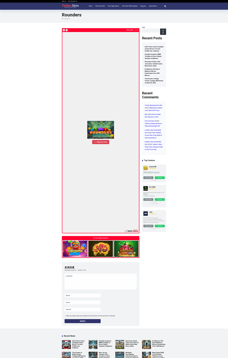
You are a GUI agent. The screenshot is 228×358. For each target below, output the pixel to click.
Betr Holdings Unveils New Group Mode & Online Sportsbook (153, 135)
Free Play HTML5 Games (130, 6)
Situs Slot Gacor (150, 121)
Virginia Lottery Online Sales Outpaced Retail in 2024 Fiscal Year (154, 146)
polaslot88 (152, 167)
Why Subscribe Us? (72, 1)
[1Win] (145, 215)
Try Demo (75, 249)
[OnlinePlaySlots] (70, 5)
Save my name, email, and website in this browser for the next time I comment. (90, 316)
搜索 (143, 27)
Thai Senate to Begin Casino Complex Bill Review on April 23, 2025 (154, 81)
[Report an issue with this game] (64, 30)
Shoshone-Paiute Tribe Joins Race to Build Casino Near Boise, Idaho (153, 64)
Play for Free (102, 142)
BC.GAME (152, 187)
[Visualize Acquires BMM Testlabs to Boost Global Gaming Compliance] (93, 348)
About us (64, 1)
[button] (100, 130)
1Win (150, 212)
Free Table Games (113, 6)
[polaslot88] (145, 170)
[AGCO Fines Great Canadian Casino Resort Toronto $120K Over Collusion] (66, 348)
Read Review (148, 177)
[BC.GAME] (145, 190)
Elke (146, 114)
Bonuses (143, 6)
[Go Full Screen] (66, 30)
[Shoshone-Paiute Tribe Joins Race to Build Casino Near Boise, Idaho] (119, 348)
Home (90, 6)
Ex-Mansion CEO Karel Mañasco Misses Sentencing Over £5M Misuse (152, 72)
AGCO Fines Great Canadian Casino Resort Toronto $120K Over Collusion (154, 49)
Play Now (160, 177)
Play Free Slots (100, 6)
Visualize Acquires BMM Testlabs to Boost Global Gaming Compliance (153, 56)
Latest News (153, 6)
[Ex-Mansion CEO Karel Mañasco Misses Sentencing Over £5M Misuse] (146, 348)
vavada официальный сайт (153, 105)
